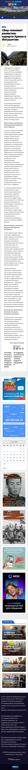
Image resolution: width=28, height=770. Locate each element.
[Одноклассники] (20, 349)
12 (10, 454)
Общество (6, 644)
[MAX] (14, 349)
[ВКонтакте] (17, 349)
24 (4, 460)
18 (7, 457)
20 (14, 457)
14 (17, 454)
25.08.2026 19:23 (9, 669)
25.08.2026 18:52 (9, 685)
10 (4, 454)
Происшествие (7, 630)
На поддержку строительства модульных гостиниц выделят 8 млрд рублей (19, 357)
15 (20, 454)
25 (7, 460)
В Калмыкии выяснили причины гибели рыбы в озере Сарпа (14, 635)
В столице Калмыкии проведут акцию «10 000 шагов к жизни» (13, 667)
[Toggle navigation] (14, 17)
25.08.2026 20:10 (9, 637)
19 (10, 457)
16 (23, 454)
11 (7, 454)
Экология (14, 630)
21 (17, 457)
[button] (25, 17)
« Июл (4, 468)
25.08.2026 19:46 (9, 651)
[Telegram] (23, 349)
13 (14, 454)
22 (20, 457)
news (9, 44)
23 (23, 457)
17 (4, 457)
